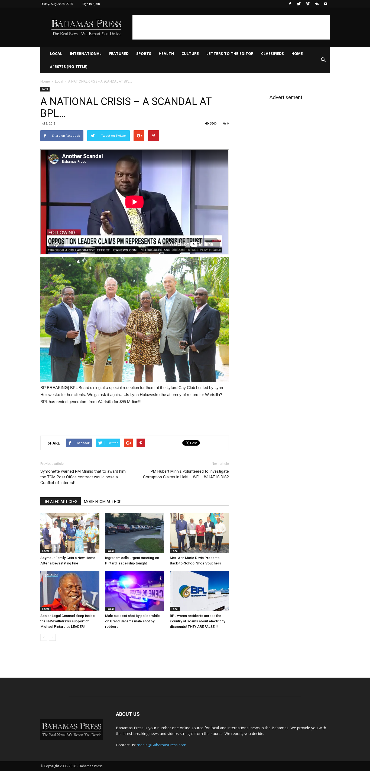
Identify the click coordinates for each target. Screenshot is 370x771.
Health (166, 53)
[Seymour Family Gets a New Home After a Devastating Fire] (69, 533)
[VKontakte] (317, 4)
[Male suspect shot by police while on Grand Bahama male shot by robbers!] (134, 591)
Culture (190, 53)
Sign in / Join (91, 4)
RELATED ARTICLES (60, 501)
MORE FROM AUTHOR (103, 501)
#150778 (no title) (68, 66)
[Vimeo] (308, 4)
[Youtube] (326, 4)
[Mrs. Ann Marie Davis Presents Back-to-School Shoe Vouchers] (199, 533)
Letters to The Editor (230, 53)
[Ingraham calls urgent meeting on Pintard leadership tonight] (134, 533)
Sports (143, 53)
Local (56, 53)
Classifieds (272, 53)
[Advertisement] (231, 27)
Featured (119, 53)
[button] (323, 60)
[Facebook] (290, 4)
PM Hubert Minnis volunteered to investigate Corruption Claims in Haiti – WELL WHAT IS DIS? (186, 474)
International (86, 53)
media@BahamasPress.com (161, 744)
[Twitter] (299, 4)
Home (297, 53)
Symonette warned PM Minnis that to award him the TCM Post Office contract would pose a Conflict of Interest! (83, 477)
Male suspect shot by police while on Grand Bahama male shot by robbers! (132, 621)
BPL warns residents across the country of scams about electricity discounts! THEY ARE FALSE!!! (197, 621)
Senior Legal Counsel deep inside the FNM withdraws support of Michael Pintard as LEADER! (67, 621)
